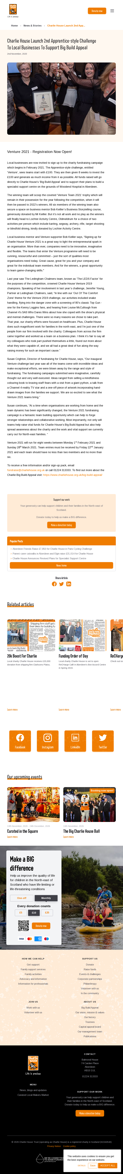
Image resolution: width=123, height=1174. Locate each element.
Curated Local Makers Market (33, 1095)
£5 (20, 912)
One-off (21, 898)
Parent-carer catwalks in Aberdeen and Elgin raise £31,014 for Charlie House (53, 554)
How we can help (33, 959)
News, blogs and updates (33, 1090)
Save (93, 1165)
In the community (90, 993)
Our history (90, 1017)
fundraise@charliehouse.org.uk (26, 470)
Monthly (46, 898)
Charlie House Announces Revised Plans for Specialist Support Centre (49, 558)
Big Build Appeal (89, 1007)
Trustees (90, 1022)
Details (82, 1165)
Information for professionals (33, 983)
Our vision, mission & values (89, 1012)
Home (14, 25)
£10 (34, 912)
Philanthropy (89, 983)
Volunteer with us (90, 988)
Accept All (107, 1165)
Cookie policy (69, 1146)
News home (61, 565)
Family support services (33, 969)
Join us (33, 1002)
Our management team (90, 1031)
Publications (90, 1036)
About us (90, 1002)
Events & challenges (90, 974)
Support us (90, 959)
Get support (33, 964)
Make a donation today (61, 525)
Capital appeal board (90, 1027)
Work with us (33, 1007)
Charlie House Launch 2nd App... (66, 25)
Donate (90, 964)
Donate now (97, 11)
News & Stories (33, 25)
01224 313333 (90, 1076)
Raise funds (90, 969)
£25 (47, 912)
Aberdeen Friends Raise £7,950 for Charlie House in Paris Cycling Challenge (52, 549)
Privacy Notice (54, 1146)
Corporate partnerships (90, 979)
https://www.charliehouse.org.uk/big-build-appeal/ (72, 474)
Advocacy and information (33, 979)
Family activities (33, 974)
